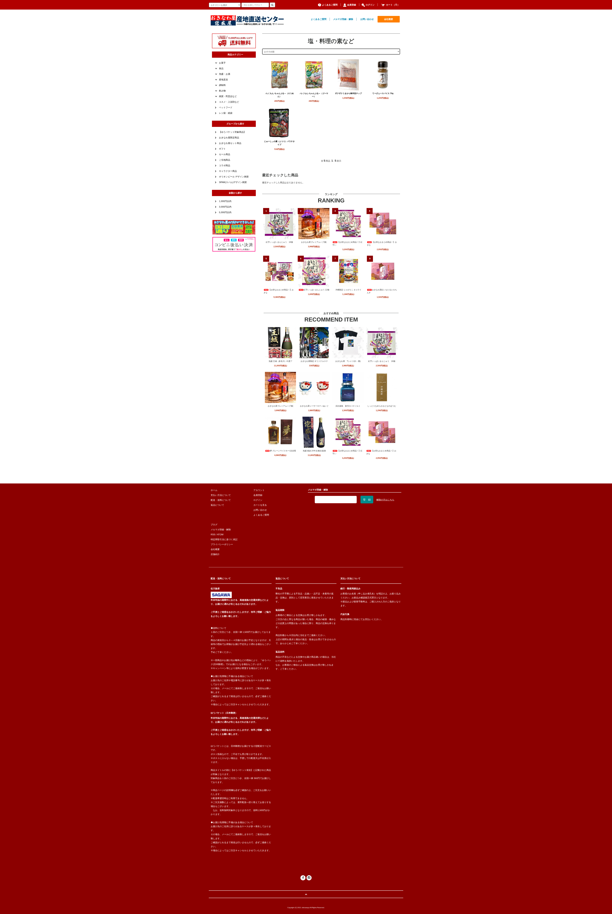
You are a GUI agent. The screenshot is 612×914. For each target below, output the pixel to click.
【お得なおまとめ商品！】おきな (382, 243)
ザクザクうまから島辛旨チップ (348, 93)
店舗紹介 (215, 554)
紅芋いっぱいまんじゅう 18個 (279, 242)
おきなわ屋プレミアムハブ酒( (314, 242)
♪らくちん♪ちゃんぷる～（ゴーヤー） (313, 95)
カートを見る (260, 505)
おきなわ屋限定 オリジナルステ (314, 361)
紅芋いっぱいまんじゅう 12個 (316, 290)
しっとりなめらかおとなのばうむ (381, 406)
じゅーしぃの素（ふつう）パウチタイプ (279, 143)
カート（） (392, 4)
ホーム (214, 490)
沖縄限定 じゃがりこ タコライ (348, 290)
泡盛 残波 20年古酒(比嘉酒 (314, 451)
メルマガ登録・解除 (343, 19)
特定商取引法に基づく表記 (224, 539)
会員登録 (351, 5)
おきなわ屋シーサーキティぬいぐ (314, 406)
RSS (213, 534)
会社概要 (388, 19)
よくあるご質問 (330, 5)
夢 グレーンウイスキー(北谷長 (283, 451)
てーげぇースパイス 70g (382, 93)
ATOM (220, 534)
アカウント (259, 490)
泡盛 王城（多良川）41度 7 (280, 361)
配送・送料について (221, 500)
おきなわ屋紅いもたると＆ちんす (382, 291)
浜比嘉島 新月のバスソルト (347, 406)
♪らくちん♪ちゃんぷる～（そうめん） (279, 95)
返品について (217, 505)
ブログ (214, 524)
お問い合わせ (367, 19)
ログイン (370, 5)
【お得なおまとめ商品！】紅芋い (347, 243)
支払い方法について (221, 495)
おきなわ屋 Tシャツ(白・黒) (348, 361)
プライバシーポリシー (222, 544)
